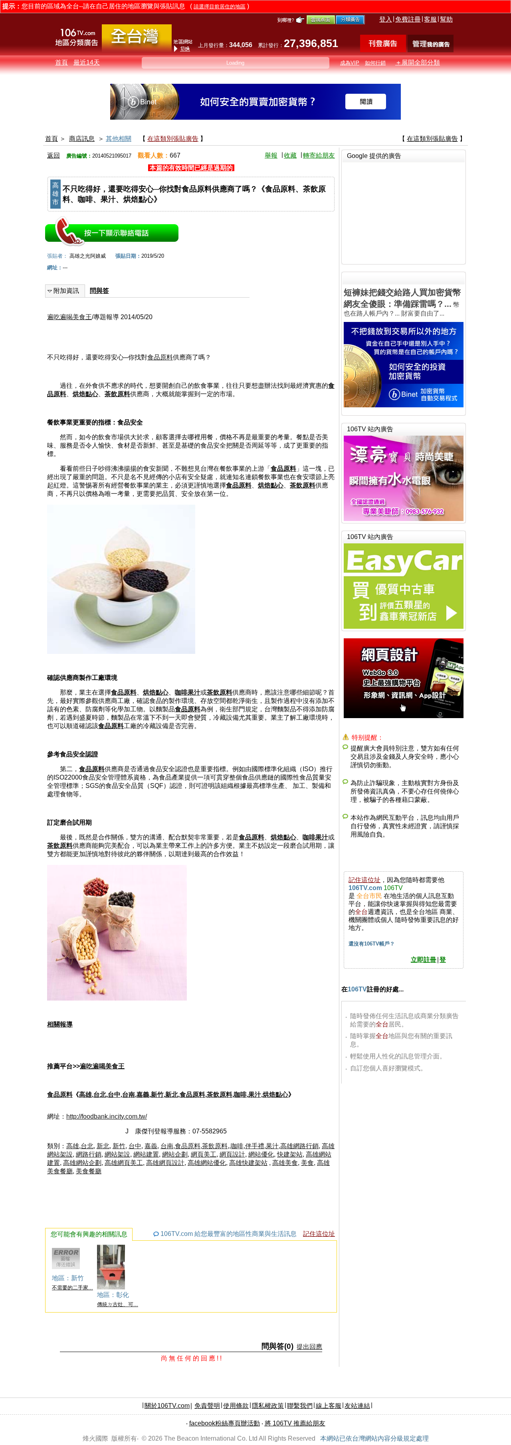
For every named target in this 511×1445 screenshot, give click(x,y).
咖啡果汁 (187, 692)
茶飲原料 (117, 394)
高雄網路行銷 (299, 1146)
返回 (53, 155)
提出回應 (309, 1346)
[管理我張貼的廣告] (431, 50)
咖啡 (240, 1094)
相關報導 (60, 1024)
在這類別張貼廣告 (172, 138)
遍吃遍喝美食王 (69, 317)
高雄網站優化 (207, 1162)
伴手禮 (254, 1146)
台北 (99, 1094)
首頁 (61, 62)
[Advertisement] (403, 212)
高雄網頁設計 (165, 1162)
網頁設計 (232, 1154)
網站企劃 (175, 1154)
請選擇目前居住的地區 (220, 7)
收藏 (290, 155)
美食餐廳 (88, 1171)
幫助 (446, 19)
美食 (307, 1162)
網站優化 (261, 1154)
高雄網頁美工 (124, 1162)
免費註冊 (408, 19)
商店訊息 (82, 138)
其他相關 (118, 138)
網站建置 (146, 1154)
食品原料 (160, 357)
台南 (128, 1094)
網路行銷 (88, 1154)
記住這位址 (319, 1233)
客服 (430, 19)
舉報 (271, 155)
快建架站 (290, 1154)
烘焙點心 (85, 394)
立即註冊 (423, 959)
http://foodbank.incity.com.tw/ (106, 1116)
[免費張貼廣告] (383, 50)
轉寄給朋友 (319, 155)
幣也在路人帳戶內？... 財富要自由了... (402, 302)
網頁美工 (203, 1154)
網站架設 (117, 1154)
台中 (114, 1094)
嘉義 (143, 1094)
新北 (171, 1094)
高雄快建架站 (248, 1162)
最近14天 (86, 62)
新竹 (157, 1094)
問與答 (99, 290)
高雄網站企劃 (82, 1162)
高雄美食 (285, 1162)
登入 (385, 19)
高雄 (85, 1094)
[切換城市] (137, 50)
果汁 (254, 1094)
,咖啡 (236, 1146)
